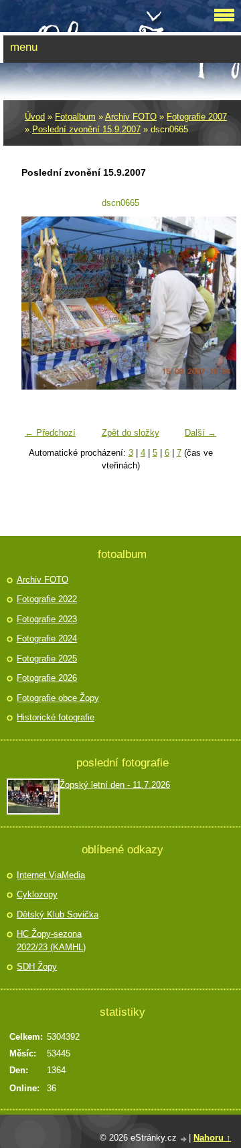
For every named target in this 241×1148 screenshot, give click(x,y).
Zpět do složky (130, 433)
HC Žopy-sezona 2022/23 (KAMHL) (51, 940)
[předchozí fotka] (40, 303)
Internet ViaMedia (51, 875)
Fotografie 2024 (47, 638)
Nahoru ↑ (212, 1138)
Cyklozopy (37, 894)
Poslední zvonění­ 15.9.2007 (86, 129)
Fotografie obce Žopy (58, 698)
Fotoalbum (75, 117)
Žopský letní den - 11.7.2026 (115, 785)
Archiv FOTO (131, 117)
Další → (200, 433)
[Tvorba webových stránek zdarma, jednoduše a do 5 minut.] (184, 1139)
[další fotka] (201, 303)
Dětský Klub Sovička (57, 914)
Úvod (35, 117)
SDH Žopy (37, 967)
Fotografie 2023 (47, 619)
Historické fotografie (55, 717)
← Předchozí (50, 433)
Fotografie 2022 (47, 599)
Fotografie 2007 (197, 117)
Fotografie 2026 (47, 678)
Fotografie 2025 (47, 659)
